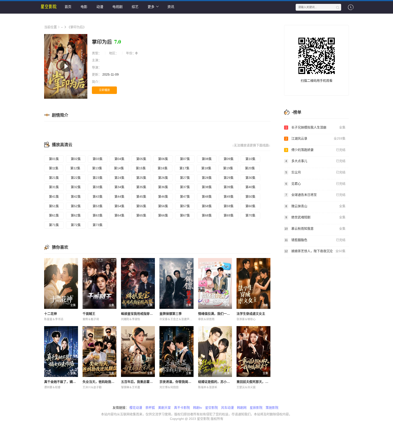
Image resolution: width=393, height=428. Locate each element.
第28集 (207, 178)
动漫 (99, 7)
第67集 (185, 215)
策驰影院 (272, 407)
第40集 (250, 187)
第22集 (76, 178)
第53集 (98, 206)
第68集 (207, 215)
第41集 (54, 196)
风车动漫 (227, 407)
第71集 (54, 225)
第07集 (185, 159)
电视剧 (117, 7)
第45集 (141, 196)
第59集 (229, 206)
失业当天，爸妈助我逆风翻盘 (103, 382)
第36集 (163, 187)
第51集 (54, 206)
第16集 (163, 168)
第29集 (229, 178)
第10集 (250, 159)
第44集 (119, 196)
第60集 (250, 206)
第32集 (76, 187)
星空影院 (211, 407)
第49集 (229, 196)
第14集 (119, 168)
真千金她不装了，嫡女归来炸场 (66, 382)
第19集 (228, 168)
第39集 (229, 187)
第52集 (76, 206)
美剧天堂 (164, 407)
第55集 (141, 206)
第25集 (141, 178)
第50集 (250, 196)
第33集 (98, 187)
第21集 (54, 178)
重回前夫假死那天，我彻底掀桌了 (260, 382)
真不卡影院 (182, 407)
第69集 (229, 215)
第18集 (206, 168)
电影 (84, 7)
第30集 (250, 178)
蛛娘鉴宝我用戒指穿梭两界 (140, 313)
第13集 (97, 168)
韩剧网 (242, 407)
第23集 (98, 178)
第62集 (76, 215)
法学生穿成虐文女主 (251, 313)
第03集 (98, 159)
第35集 (141, 187)
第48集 (207, 196)
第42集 (76, 196)
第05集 (141, 159)
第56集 (163, 206)
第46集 (163, 196)
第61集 (54, 215)
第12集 (75, 168)
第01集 (54, 159)
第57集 (185, 206)
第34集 (119, 187)
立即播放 (104, 90)
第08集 (207, 159)
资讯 (170, 7)
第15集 (141, 168)
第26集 (163, 178)
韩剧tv (197, 407)
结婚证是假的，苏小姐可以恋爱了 (222, 382)
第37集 (185, 187)
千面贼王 (89, 313)
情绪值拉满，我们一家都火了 (218, 313)
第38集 (207, 187)
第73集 (98, 225)
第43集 (98, 196)
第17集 (184, 168)
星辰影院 (256, 407)
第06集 (163, 159)
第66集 (163, 215)
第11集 (53, 168)
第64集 (119, 215)
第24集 (119, 178)
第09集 (229, 159)
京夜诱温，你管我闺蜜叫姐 (178, 382)
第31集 (54, 187)
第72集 (76, 225)
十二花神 (50, 313)
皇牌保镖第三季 (170, 313)
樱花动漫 (135, 407)
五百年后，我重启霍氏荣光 (140, 382)
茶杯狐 (150, 407)
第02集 (76, 159)
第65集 (141, 215)
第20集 (250, 168)
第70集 (250, 215)
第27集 (185, 178)
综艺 (135, 7)
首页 (68, 7)
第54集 (119, 206)
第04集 (119, 159)
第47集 (185, 196)
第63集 (98, 215)
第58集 (207, 206)
